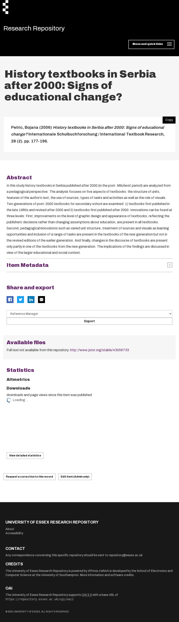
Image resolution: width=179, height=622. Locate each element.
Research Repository (34, 28)
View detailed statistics (25, 455)
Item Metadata (28, 265)
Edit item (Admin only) (75, 476)
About (9, 529)
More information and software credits (107, 575)
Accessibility (14, 533)
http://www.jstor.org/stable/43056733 (99, 350)
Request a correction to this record (29, 476)
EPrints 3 (94, 571)
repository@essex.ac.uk (126, 555)
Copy (167, 119)
